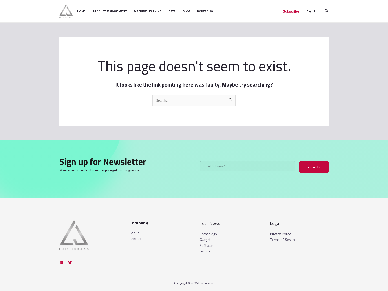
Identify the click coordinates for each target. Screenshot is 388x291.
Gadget (205, 239)
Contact (136, 239)
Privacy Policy (280, 234)
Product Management (110, 11)
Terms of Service (283, 239)
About (134, 233)
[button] (291, 11)
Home (81, 11)
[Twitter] (70, 262)
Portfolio (205, 11)
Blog (186, 11)
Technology (208, 234)
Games (205, 251)
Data (172, 11)
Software (207, 245)
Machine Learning (147, 11)
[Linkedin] (61, 262)
